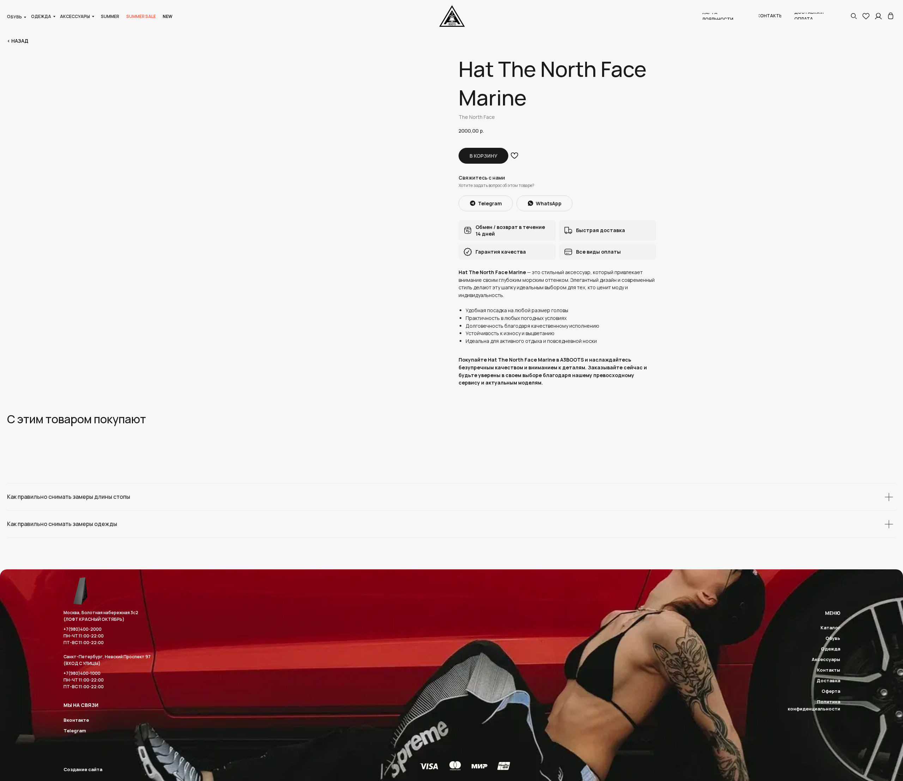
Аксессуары (826, 659)
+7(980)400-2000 (82, 629)
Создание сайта (82, 769)
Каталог (830, 627)
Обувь (832, 638)
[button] (853, 16)
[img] (890, 16)
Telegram (74, 730)
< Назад (17, 40)
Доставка (828, 680)
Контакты (828, 670)
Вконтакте (76, 720)
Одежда (830, 649)
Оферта (831, 691)
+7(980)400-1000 (82, 673)
